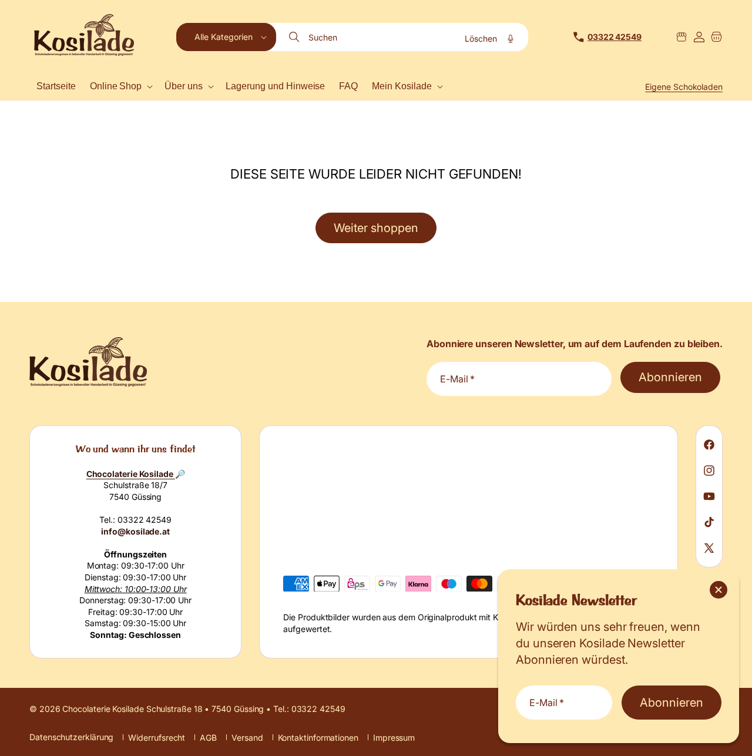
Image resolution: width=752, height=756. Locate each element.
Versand (247, 737)
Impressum (394, 737)
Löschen (481, 38)
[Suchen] (295, 37)
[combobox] (402, 37)
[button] (226, 37)
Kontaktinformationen (318, 737)
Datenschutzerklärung (71, 737)
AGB (208, 737)
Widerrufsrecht (156, 737)
